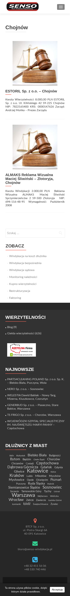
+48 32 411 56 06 (35, 565)
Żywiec (54, 504)
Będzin (27, 459)
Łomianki (16, 504)
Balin (12, 456)
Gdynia (58, 467)
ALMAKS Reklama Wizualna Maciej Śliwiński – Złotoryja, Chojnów (29, 179)
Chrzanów (17, 463)
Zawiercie (41, 500)
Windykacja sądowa (21, 270)
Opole (30, 480)
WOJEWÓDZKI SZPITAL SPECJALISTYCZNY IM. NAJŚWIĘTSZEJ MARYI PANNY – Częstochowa (35, 425)
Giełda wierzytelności (20, 333)
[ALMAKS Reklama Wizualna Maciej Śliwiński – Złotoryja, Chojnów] (35, 146)
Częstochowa (47, 463)
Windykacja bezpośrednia (25, 263)
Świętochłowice (40, 504)
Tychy (47, 491)
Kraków (17, 475)
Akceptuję (57, 589)
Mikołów (40, 476)
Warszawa (23, 495)
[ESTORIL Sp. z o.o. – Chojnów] (35, 63)
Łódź (27, 504)
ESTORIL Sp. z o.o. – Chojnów (31, 91)
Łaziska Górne (55, 500)
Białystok (20, 456)
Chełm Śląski (39, 460)
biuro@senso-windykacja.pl (35, 549)
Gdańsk (46, 467)
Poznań (55, 479)
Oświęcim (42, 480)
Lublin (30, 476)
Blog (10, 327)
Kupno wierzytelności (22, 284)
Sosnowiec (52, 487)
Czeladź (30, 463)
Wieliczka (54, 496)
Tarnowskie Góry (31, 491)
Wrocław (16, 500)
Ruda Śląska (36, 483)
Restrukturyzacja (19, 291)
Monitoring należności (23, 277)
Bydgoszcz (54, 455)
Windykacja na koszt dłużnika (27, 256)
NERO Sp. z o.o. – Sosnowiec (25, 389)
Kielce (53, 472)
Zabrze (30, 500)
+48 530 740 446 (35, 569)
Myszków (55, 476)
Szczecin (14, 491)
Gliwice (19, 471)
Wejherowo (43, 496)
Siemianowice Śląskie (24, 487)
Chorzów (53, 459)
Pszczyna (20, 484)
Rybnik (50, 484)
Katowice (37, 471)
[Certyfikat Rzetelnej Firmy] (21, 349)
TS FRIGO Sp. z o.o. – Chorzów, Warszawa (34, 415)
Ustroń (57, 492)
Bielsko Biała (37, 455)
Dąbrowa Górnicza (22, 467)
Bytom (15, 459)
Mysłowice (16, 479)
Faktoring (15, 297)
